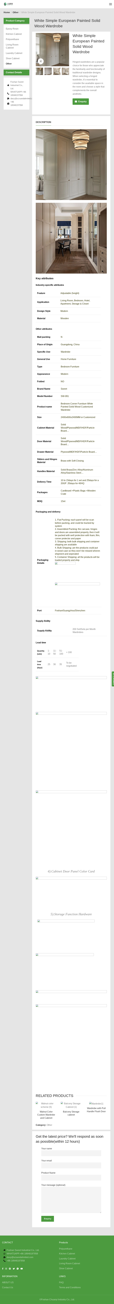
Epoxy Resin (12, 29)
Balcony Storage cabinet (71, 1113)
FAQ (61, 1282)
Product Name (48, 1173)
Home (7, 12)
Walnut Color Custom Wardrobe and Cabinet (46, 1115)
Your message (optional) (53, 1185)
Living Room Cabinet (12, 46)
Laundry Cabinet (14, 53)
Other (15, 12)
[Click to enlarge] (41, 61)
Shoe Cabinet (12, 58)
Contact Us (7, 1287)
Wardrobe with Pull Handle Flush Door (96, 1109)
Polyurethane (12, 39)
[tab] (43, 122)
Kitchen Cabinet (14, 34)
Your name (46, 1148)
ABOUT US (8, 1282)
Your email (46, 1160)
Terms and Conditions (70, 1287)
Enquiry (82, 101)
